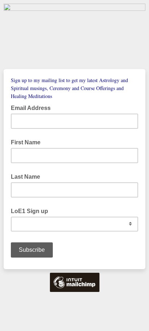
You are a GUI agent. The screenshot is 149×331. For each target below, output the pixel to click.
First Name (26, 142)
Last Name (25, 177)
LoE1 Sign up (29, 211)
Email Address (33, 107)
